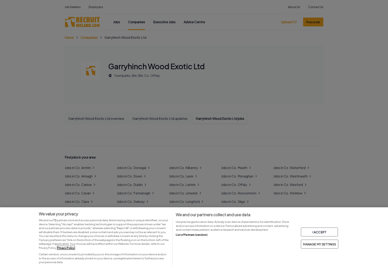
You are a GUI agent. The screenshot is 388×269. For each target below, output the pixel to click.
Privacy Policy (66, 247)
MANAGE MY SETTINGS (319, 244)
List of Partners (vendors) (191, 234)
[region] (194, 238)
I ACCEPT (319, 232)
